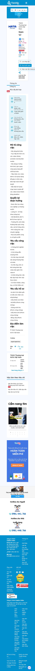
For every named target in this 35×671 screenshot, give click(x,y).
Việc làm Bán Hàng (25, 645)
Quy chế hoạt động (25, 563)
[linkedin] (20, 572)
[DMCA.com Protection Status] (20, 578)
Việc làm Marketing (25, 632)
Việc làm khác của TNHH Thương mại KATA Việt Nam (16, 385)
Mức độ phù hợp (14, 90)
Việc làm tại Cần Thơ (16, 649)
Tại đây (17, 496)
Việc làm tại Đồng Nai (16, 644)
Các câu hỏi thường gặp (25, 549)
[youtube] (23, 572)
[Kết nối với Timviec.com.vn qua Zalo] (29, 668)
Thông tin (13, 83)
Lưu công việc (25, 61)
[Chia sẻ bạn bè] (19, 73)
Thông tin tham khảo (10, 590)
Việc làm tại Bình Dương (16, 638)
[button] (10, 432)
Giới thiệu (24, 543)
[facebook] (17, 572)
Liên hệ (24, 545)
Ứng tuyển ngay (25, 65)
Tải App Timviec (11, 663)
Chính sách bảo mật (25, 553)
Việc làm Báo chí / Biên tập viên (17, 389)
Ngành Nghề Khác (15, 341)
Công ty (13, 86)
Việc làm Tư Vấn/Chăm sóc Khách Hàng (25, 639)
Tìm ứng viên (22, 664)
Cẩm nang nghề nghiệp (10, 586)
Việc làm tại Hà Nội (13, 392)
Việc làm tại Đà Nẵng (16, 633)
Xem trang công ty (17, 370)
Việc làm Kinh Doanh (24, 620)
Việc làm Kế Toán (24, 625)
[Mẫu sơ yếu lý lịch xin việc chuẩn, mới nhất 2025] (17, 415)
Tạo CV (9, 579)
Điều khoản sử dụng (24, 558)
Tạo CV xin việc (11, 661)
